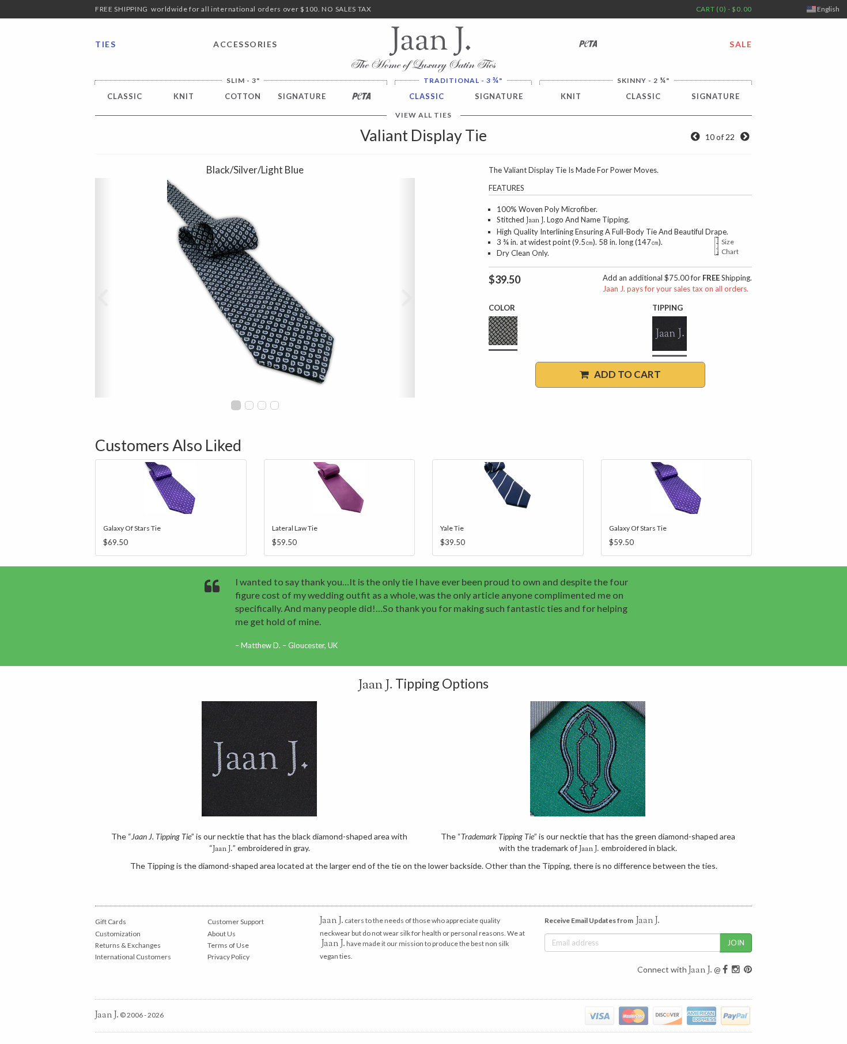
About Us (221, 933)
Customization (118, 933)
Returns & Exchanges (128, 945)
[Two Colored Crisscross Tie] (744, 137)
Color (502, 307)
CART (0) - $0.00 (724, 9)
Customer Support (235, 921)
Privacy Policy (228, 956)
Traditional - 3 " (462, 80)
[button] (103, 288)
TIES (105, 44)
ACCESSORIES (245, 44)
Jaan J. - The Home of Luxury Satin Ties (423, 50)
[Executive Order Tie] (695, 137)
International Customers (133, 956)
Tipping (667, 307)
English (828, 9)
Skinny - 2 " (643, 80)
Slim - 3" (243, 81)
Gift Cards (110, 921)
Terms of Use (228, 945)
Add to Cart (625, 374)
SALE (740, 44)
